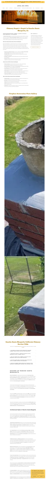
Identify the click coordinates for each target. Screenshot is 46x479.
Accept (41, 476)
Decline (34, 476)
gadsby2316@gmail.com (18, 346)
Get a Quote (32, 18)
